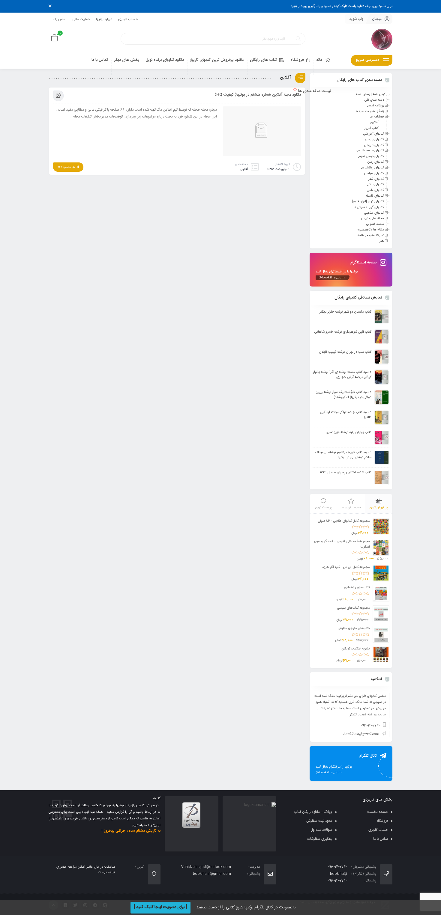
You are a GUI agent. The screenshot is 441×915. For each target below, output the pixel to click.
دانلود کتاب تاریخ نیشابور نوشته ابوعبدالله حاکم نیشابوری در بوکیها (343, 455)
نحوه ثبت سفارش (319, 821)
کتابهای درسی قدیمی (370, 156)
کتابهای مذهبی (374, 212)
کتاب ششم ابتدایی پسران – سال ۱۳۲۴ (345, 472)
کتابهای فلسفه (374, 196)
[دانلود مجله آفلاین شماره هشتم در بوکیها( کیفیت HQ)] (262, 132)
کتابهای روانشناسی (372, 168)
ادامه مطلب (71, 167)
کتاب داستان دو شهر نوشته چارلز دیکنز (345, 311)
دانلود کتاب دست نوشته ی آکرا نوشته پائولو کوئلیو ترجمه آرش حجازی (342, 375)
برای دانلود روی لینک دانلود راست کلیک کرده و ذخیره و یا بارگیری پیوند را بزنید (341, 6)
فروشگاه (382, 821)
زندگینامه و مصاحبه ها (369, 111)
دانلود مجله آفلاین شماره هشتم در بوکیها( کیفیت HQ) (257, 94)
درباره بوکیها (104, 19)
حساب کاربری (128, 19)
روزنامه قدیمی (375, 105)
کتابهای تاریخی (374, 145)
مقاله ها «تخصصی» (370, 230)
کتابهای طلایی (375, 184)
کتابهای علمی (375, 190)
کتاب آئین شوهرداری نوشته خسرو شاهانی (342, 331)
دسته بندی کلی (374, 100)
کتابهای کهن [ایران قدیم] (368, 201)
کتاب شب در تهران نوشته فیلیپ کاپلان (345, 352)
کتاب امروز (371, 128)
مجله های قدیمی (372, 218)
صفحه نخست (377, 812)
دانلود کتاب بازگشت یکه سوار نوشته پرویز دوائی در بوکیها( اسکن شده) (343, 395)
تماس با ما (59, 19)
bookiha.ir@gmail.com (361, 734)
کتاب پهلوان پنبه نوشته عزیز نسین (348, 432)
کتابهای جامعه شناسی (370, 150)
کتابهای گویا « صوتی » (369, 207)
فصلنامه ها (377, 117)
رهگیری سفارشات (319, 839)
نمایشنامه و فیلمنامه (371, 235)
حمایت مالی (81, 19)
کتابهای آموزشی (373, 134)
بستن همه (363, 94)
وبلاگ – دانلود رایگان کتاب (313, 812)
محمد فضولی (375, 224)
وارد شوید (356, 19)
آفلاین (244, 169)
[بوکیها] (381, 39)
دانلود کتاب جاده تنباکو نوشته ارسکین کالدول (345, 415)
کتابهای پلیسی (374, 139)
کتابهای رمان (376, 162)
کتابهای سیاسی (374, 173)
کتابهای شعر (376, 179)
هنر (382, 241)
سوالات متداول (321, 830)
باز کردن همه (381, 94)
